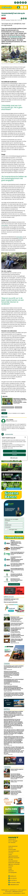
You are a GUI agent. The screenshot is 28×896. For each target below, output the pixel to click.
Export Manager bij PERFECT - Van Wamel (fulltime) (17, 548)
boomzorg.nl (8, 891)
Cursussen (10, 852)
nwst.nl (23, 893)
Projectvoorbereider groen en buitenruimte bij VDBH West (17, 553)
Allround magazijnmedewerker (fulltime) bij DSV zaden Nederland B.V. (16, 542)
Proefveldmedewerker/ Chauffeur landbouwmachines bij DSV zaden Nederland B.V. (17, 558)
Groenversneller (12, 849)
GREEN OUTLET (9, 597)
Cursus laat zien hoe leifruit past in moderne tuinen (17, 624)
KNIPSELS (7, 709)
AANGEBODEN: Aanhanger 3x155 (11, 599)
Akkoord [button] (14, 451)
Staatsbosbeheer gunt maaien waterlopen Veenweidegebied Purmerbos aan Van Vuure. (14, 667)
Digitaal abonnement (13, 856)
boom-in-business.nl (8, 893)
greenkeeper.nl (13, 890)
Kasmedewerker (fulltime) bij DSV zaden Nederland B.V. (17, 564)
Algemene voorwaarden (14, 864)
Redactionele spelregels (14, 862)
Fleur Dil (3, 20)
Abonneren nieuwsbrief (13, 857)
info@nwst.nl (13, 876)
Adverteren (11, 870)
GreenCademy (18, 407)
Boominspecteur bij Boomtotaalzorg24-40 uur (16, 579)
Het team (10, 859)
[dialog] (14, 448)
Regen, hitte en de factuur (17, 780)
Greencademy (4, 225)
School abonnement (13, 861)
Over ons (10, 847)
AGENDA (6, 615)
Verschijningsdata (12, 872)
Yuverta (20, 238)
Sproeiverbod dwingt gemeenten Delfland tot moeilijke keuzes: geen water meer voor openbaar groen (17, 775)
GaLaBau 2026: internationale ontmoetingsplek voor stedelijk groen (17, 629)
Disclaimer (10, 866)
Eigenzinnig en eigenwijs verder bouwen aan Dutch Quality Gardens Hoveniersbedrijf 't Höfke (20, 400)
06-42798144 (13, 880)
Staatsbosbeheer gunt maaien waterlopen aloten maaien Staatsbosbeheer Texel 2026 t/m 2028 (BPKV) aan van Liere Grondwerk (14, 694)
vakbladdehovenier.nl (17, 891)
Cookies (10, 869)
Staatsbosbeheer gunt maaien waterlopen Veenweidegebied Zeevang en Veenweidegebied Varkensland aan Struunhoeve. (14, 681)
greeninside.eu (17, 893)
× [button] (25, 437)
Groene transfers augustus (17, 769)
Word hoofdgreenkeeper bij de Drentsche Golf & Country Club (17, 570)
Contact (10, 854)
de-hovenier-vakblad (15, 882)
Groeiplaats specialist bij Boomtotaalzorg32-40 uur (16, 574)
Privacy (10, 867)
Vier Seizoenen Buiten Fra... (7, 407)
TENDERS (7, 663)
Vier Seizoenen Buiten (15, 36)
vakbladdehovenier (14, 884)
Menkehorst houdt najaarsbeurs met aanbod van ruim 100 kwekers (17, 618)
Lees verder (10, 448)
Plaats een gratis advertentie (10, 602)
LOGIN (4, 413)
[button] (14, 458)
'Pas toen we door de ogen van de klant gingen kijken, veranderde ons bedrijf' (17, 787)
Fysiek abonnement (12, 846)
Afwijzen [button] (14, 454)
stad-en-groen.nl (22, 890)
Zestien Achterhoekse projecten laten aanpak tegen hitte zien (16, 792)
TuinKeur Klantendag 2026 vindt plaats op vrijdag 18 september (17, 640)
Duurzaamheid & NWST (13, 851)
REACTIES (4, 416)
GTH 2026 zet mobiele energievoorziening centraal (17, 635)
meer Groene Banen (14, 584)
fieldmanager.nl (5, 890)
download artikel (9, 434)
